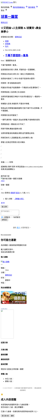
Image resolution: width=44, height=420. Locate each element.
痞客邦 (13, 193)
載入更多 (4, 207)
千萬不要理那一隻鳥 (16, 55)
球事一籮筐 (9, 17)
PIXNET (9, 388)
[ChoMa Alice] (7, 338)
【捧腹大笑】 (19, 199)
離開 (12, 416)
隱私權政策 (37, 388)
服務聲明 (23, 390)
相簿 (7, 41)
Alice (2, 181)
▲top (3, 202)
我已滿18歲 (5, 416)
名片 (7, 46)
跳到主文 (4, 22)
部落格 (7, 44)
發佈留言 (4, 220)
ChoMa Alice (4, 308)
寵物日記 (18, 37)
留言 (17, 193)
